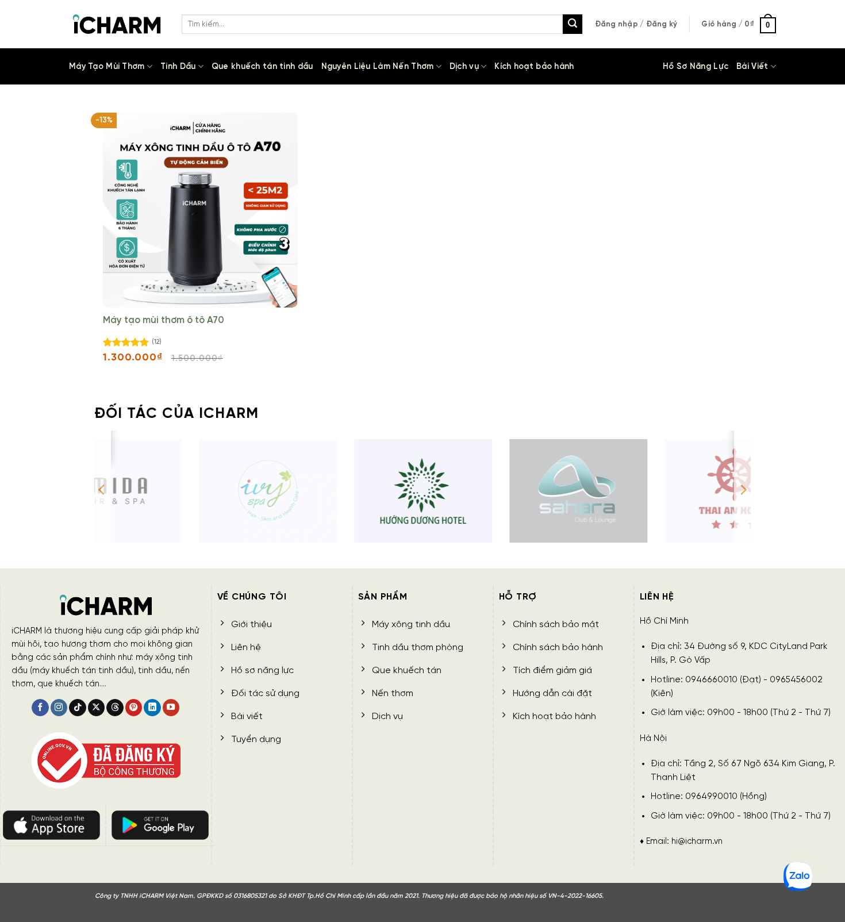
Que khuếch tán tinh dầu (262, 66)
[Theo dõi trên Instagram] (59, 708)
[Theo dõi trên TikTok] (77, 708)
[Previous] (102, 489)
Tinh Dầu (177, 66)
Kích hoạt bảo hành (534, 66)
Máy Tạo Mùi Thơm (107, 66)
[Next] (742, 489)
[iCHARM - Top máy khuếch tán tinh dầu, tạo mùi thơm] (116, 24)
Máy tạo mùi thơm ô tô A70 (163, 320)
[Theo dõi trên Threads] (115, 708)
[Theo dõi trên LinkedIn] (152, 708)
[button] (636, 24)
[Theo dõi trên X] (96, 708)
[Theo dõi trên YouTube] (171, 708)
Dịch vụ (464, 66)
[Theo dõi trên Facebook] (40, 708)
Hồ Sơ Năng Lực (695, 66)
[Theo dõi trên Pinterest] (134, 708)
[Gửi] (572, 24)
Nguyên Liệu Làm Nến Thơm (377, 66)
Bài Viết (752, 66)
